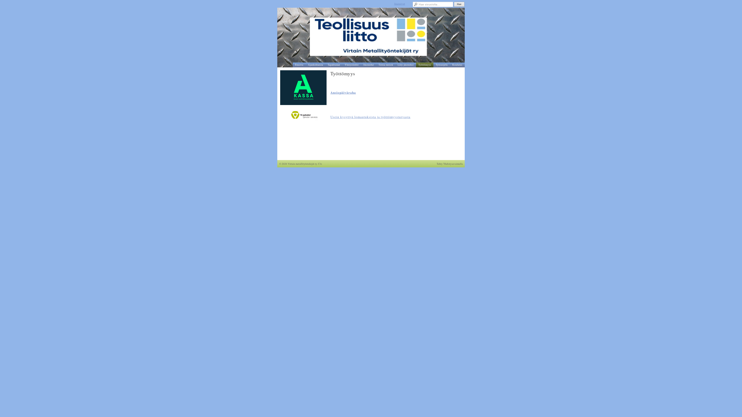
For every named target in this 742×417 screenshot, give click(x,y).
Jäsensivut (399, 4)
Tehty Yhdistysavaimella (450, 163)
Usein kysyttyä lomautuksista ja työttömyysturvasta (370, 117)
